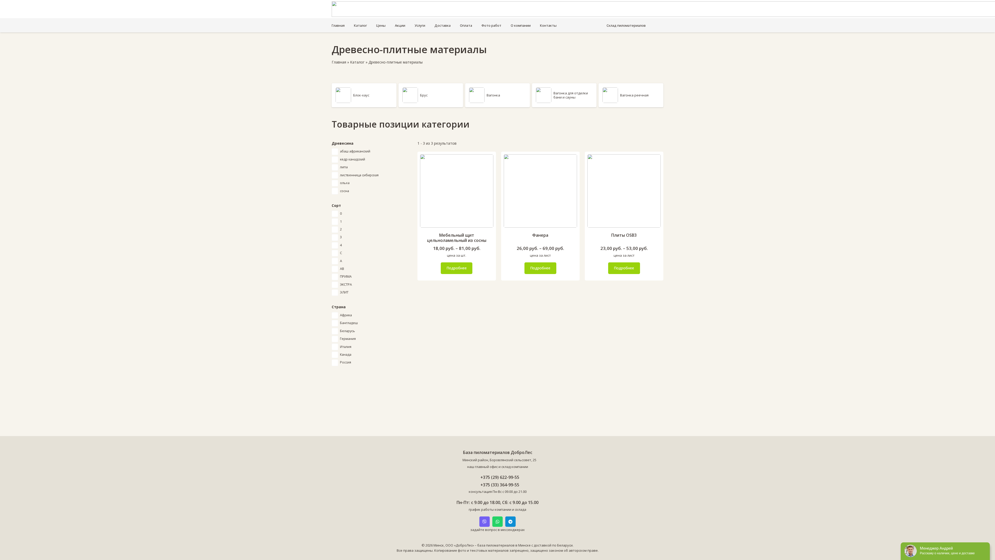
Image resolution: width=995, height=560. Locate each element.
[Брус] (431, 95)
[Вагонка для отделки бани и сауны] (564, 95)
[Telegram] (510, 521)
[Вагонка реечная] (631, 95)
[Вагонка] (497, 95)
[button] (648, 25)
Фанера (540, 235)
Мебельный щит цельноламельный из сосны (456, 237)
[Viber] (484, 521)
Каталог (357, 62)
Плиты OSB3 (624, 235)
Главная (339, 62)
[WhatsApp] (497, 521)
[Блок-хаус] (364, 95)
